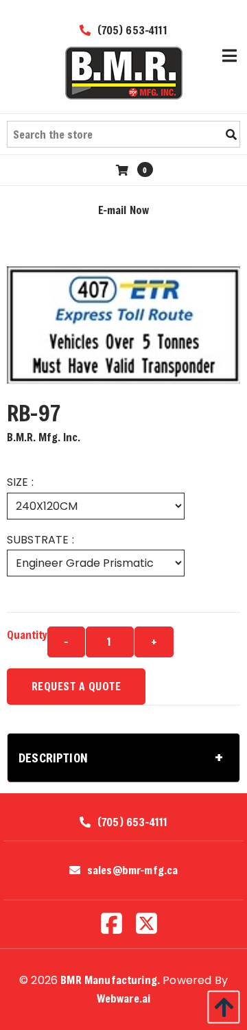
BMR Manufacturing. (110, 979)
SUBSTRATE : (40, 540)
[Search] (231, 134)
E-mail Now (124, 209)
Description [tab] (53, 757)
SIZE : (20, 482)
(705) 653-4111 (130, 30)
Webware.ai (124, 998)
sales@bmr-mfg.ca (132, 870)
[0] (124, 170)
